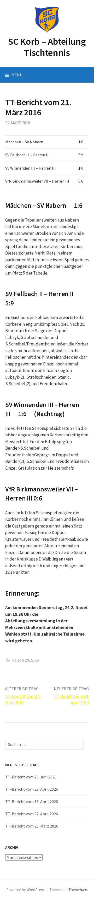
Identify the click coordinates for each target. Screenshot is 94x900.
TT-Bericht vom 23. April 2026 (31, 789)
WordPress (36, 889)
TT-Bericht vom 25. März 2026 (31, 826)
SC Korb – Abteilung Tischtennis (47, 47)
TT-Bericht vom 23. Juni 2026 (31, 776)
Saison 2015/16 (25, 660)
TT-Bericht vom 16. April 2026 (31, 801)
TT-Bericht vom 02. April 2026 (31, 813)
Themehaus (78, 889)
